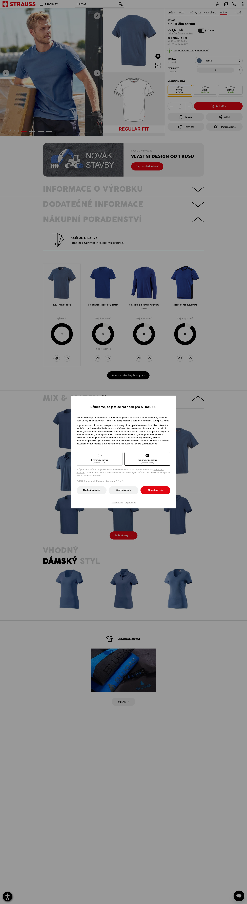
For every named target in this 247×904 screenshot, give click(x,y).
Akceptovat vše (155, 490)
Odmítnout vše (123, 490)
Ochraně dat (117, 502)
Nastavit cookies (91, 490)
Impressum (130, 502)
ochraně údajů (116, 481)
